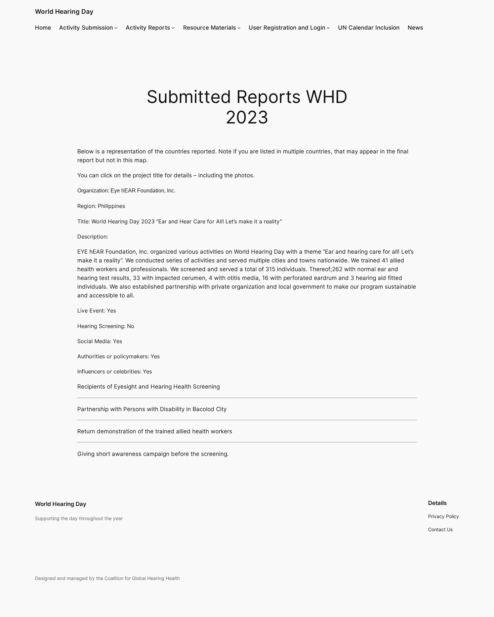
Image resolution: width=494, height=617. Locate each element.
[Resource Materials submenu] (239, 27)
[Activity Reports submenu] (173, 27)
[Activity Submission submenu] (116, 27)
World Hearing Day (64, 11)
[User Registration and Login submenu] (328, 27)
